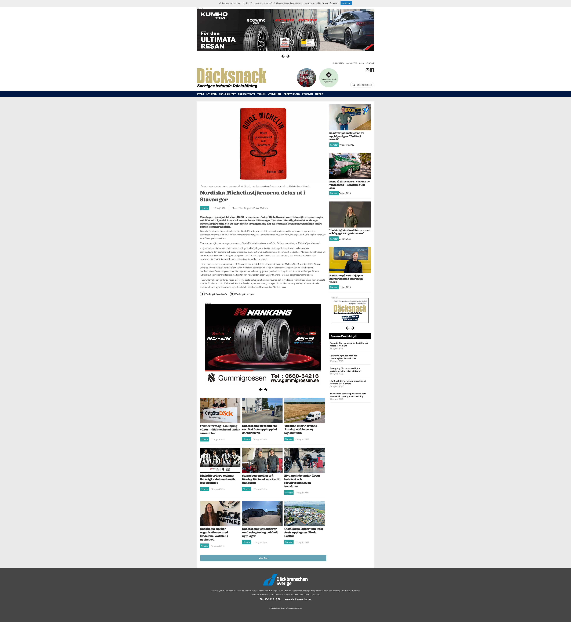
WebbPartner (298, 608)
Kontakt (370, 63)
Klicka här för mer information (326, 2)
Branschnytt (227, 93)
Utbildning (274, 93)
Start (200, 93)
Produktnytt (246, 93)
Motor (319, 93)
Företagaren (292, 93)
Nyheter (211, 93)
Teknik (261, 93)
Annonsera (351, 63)
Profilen (307, 93)
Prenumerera (338, 63)
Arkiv (361, 63)
